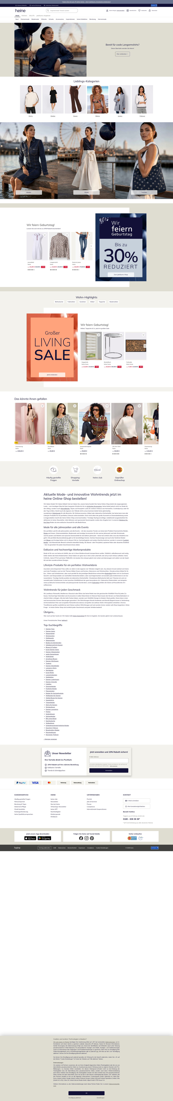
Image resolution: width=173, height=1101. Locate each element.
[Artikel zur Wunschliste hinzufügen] (44, 235)
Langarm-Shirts (51, 668)
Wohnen (24, 15)
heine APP (54, 809)
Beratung (92, 19)
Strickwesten (50, 636)
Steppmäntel (50, 633)
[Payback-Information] (155, 847)
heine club (54, 799)
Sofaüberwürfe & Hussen (54, 645)
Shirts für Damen (51, 705)
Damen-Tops (50, 629)
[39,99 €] (126, 423)
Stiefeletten (50, 677)
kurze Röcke (50, 672)
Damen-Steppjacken (53, 652)
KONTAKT (127, 795)
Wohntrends (56, 513)
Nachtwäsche (50, 721)
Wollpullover (50, 723)
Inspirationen (70, 19)
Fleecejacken (50, 691)
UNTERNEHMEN (93, 795)
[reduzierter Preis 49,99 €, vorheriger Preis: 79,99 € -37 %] (82, 246)
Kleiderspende (55, 814)
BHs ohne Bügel (51, 718)
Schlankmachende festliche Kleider (57, 725)
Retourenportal (19, 802)
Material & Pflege (20, 807)
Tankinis (48, 663)
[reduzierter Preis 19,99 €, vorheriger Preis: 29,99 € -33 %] (59, 246)
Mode (17, 15)
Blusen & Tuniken (51, 647)
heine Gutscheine (78, 616)
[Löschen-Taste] (76, 10)
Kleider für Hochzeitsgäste (54, 693)
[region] (86, 1068)
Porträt (89, 799)
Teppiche (102, 302)
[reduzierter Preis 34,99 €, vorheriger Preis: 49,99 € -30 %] (37, 246)
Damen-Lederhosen (52, 679)
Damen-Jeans (50, 631)
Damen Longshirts (52, 709)
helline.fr (64, 620)
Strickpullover (50, 707)
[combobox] (66, 10)
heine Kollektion (82, 19)
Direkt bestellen (19, 809)
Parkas (48, 712)
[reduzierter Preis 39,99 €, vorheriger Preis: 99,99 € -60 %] (113, 346)
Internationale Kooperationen (96, 809)
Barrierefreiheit (72, 848)
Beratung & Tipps (20, 804)
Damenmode (25, 19)
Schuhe (51, 19)
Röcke (46, 533)
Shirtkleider (50, 670)
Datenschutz (62, 848)
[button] (91, 246)
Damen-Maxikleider (52, 666)
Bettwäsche (59, 302)
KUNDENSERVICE (21, 795)
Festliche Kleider (51, 689)
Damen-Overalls (51, 682)
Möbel (92, 302)
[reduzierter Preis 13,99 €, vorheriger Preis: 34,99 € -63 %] (91, 346)
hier (97, 1051)
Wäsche (44, 19)
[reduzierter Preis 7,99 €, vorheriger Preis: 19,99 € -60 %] (136, 346)
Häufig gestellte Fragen (22, 799)
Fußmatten (71, 302)
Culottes (48, 684)
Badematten (114, 302)
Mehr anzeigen (113, 766)
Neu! (17, 19)
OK (86, 1093)
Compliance (91, 807)
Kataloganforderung (21, 812)
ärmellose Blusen (51, 659)
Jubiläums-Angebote (43, 15)
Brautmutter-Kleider (52, 730)
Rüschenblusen (51, 732)
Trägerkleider (50, 702)
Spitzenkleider (50, 716)
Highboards (50, 638)
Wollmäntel (50, 656)
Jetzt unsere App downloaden (37, 834)
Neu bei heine (55, 804)
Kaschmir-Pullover (52, 728)
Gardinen (83, 302)
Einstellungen (100, 1098)
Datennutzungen (110, 1042)
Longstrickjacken (51, 675)
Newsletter (54, 802)
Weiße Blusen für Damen (54, 698)
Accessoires (60, 19)
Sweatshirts (50, 700)
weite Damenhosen (52, 654)
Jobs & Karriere (92, 802)
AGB (54, 848)
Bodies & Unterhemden (53, 643)
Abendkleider (65, 508)
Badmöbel (108, 573)
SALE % (31, 15)
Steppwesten (50, 640)
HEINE (53, 795)
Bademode (35, 19)
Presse (89, 804)
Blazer (48, 540)
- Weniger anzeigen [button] (50, 739)
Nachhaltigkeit (55, 812)
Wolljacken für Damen (53, 695)
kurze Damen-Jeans (52, 649)
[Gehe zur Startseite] (20, 10)
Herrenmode (102, 19)
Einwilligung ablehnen (75, 1098)
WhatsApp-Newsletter (58, 807)
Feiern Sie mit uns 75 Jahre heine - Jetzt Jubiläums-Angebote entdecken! (86, 2)
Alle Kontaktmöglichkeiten (136, 806)
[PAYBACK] (154, 5)
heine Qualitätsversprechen (23, 814)
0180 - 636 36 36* (131, 819)
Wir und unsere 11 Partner (61, 1042)
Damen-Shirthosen (52, 661)
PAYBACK (54, 817)
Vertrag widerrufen (44, 848)
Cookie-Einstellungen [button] (102, 848)
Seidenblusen (50, 714)
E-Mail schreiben (132, 801)
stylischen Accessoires (94, 506)
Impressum (82, 848)
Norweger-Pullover (52, 735)
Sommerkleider (51, 686)
